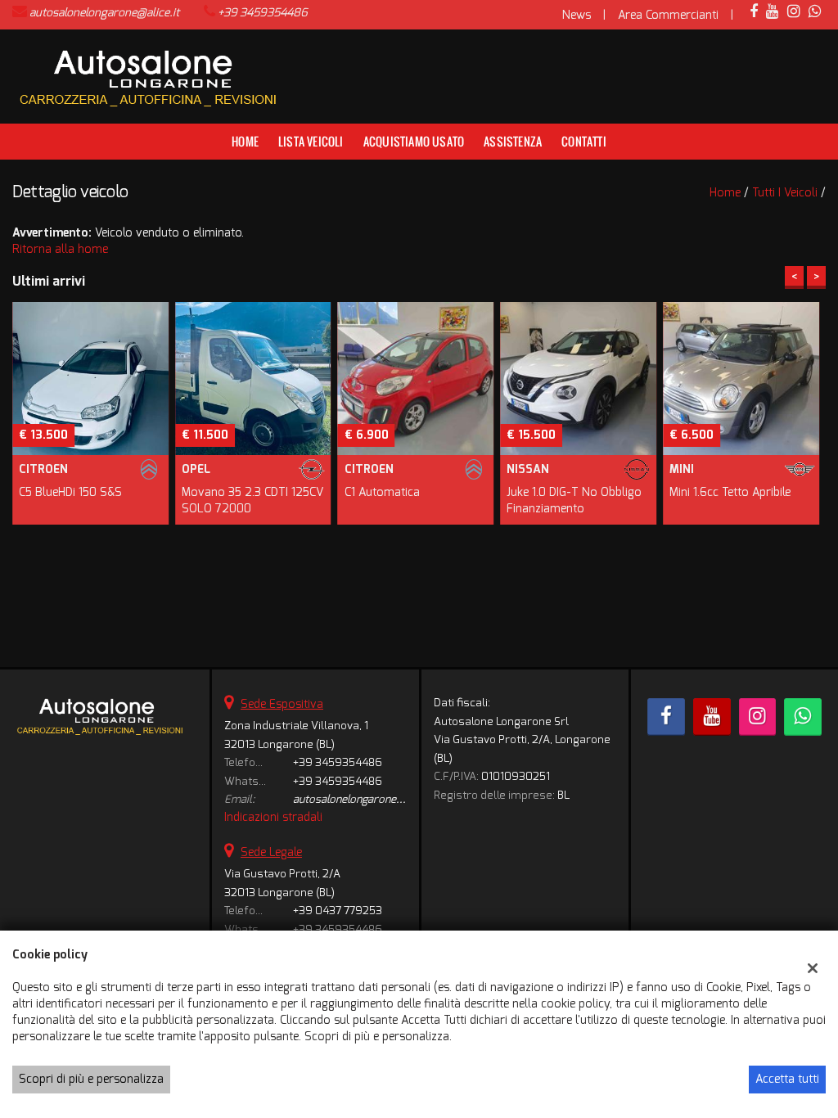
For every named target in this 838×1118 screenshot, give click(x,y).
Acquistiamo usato (413, 141)
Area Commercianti (668, 15)
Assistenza (513, 141)
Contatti (583, 141)
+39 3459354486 (263, 12)
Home (245, 141)
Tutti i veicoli (785, 193)
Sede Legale (271, 852)
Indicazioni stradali (273, 817)
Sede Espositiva (282, 704)
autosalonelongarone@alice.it (104, 12)
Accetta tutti (787, 1079)
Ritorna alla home (60, 249)
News (576, 15)
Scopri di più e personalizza (91, 1079)
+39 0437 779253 (337, 910)
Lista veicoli (311, 141)
